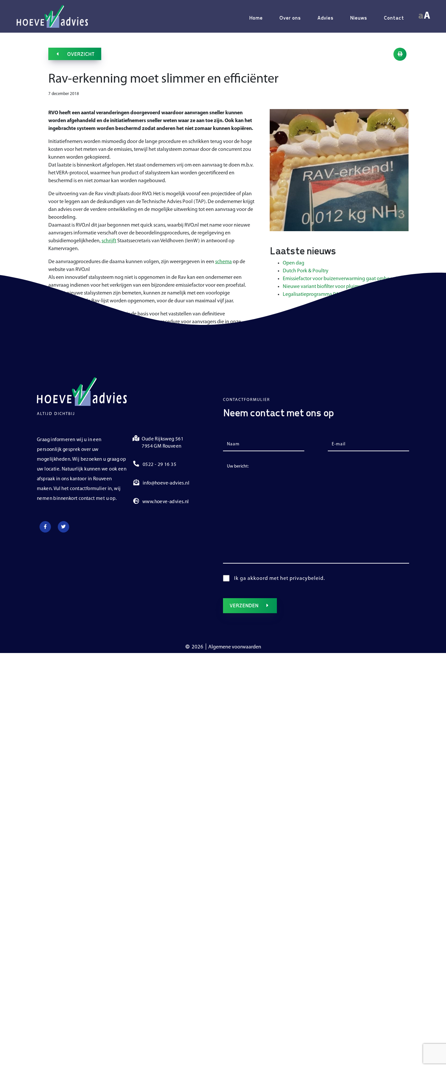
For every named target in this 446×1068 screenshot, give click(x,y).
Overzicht (81, 54)
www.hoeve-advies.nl (165, 502)
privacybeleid (307, 578)
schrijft (109, 241)
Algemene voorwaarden (234, 647)
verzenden (244, 605)
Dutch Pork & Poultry (305, 271)
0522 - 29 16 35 (159, 464)
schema (223, 261)
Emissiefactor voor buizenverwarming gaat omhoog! (340, 278)
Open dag (293, 263)
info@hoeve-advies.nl (166, 483)
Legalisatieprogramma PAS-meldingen (325, 294)
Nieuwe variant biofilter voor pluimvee (325, 286)
